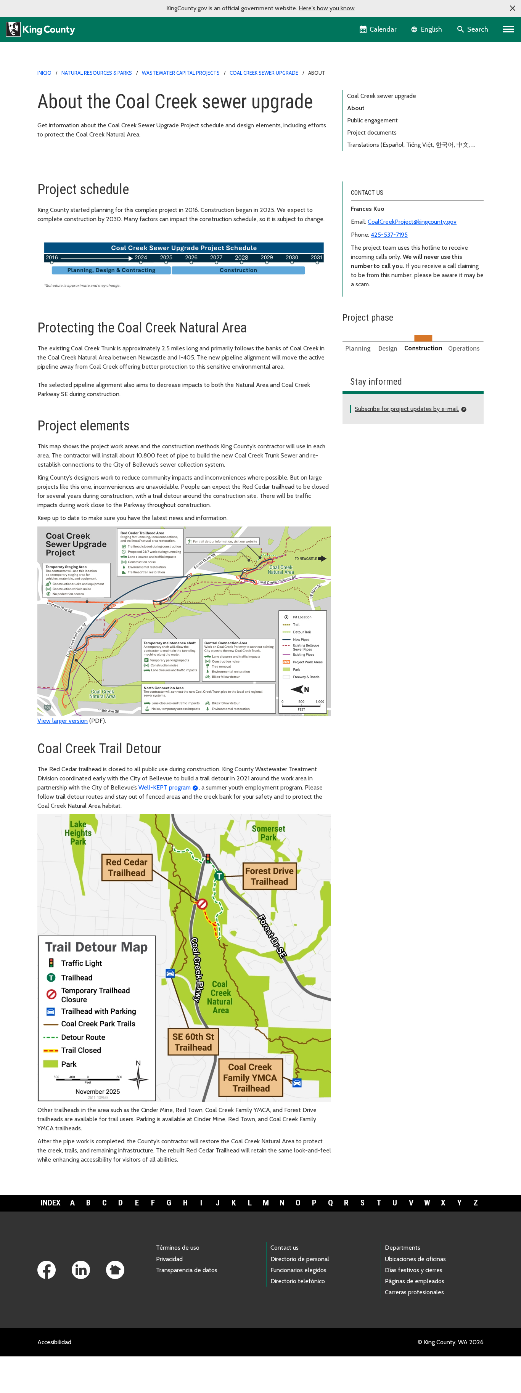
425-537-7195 (389, 234)
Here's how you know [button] (327, 8)
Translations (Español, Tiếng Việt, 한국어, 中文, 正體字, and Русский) (412, 146)
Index (51, 1202)
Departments (402, 1247)
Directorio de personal (299, 1259)
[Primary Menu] (508, 29)
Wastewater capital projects (181, 73)
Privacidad (169, 1259)
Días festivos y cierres (413, 1270)
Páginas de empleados (414, 1281)
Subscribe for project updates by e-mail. (407, 408)
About (356, 108)
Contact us (284, 1247)
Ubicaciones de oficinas (415, 1259)
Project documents (372, 132)
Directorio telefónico (297, 1281)
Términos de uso (177, 1247)
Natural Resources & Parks (96, 73)
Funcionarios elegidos (298, 1270)
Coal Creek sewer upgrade (264, 73)
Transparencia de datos (186, 1270)
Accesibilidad (54, 1342)
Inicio (44, 73)
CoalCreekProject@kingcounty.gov (412, 221)
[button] (512, 8)
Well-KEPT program (164, 787)
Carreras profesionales (414, 1292)
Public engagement (372, 120)
